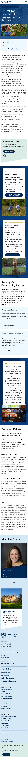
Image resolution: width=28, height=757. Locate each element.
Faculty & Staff (5, 694)
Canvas (3, 704)
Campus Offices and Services (11, 7)
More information (13, 255)
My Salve (4, 706)
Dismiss (6, 754)
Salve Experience (7, 678)
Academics (5, 675)
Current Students (6, 689)
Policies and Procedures (7, 741)
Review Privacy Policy (11, 750)
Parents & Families (6, 696)
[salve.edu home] (6, 2)
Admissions (5, 672)
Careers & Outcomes (8, 681)
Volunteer (8, 151)
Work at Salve (5, 725)
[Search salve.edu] (23, 2)
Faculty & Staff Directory (8, 716)
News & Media (5, 721)
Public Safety (5, 723)
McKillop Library (6, 718)
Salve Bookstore (6, 727)
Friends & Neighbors (7, 698)
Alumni (3, 691)
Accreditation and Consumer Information (11, 735)
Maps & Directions (6, 646)
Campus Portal (5, 708)
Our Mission (6, 669)
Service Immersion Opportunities (14, 195)
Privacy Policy (4, 739)
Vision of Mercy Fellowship (10, 49)
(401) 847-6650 (5, 657)
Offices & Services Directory (9, 652)
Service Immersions (9, 46)
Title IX (3, 737)
